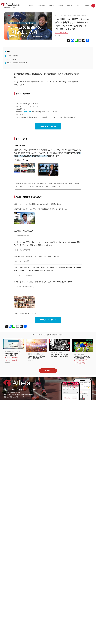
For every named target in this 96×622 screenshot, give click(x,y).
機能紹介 (51, 5)
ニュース (86, 5)
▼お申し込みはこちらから (48, 126)
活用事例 (60, 5)
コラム (78, 5)
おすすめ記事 (41, 5)
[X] (69, 40)
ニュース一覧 (46, 370)
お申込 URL (28, 112)
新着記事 (31, 5)
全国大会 (69, 5)
